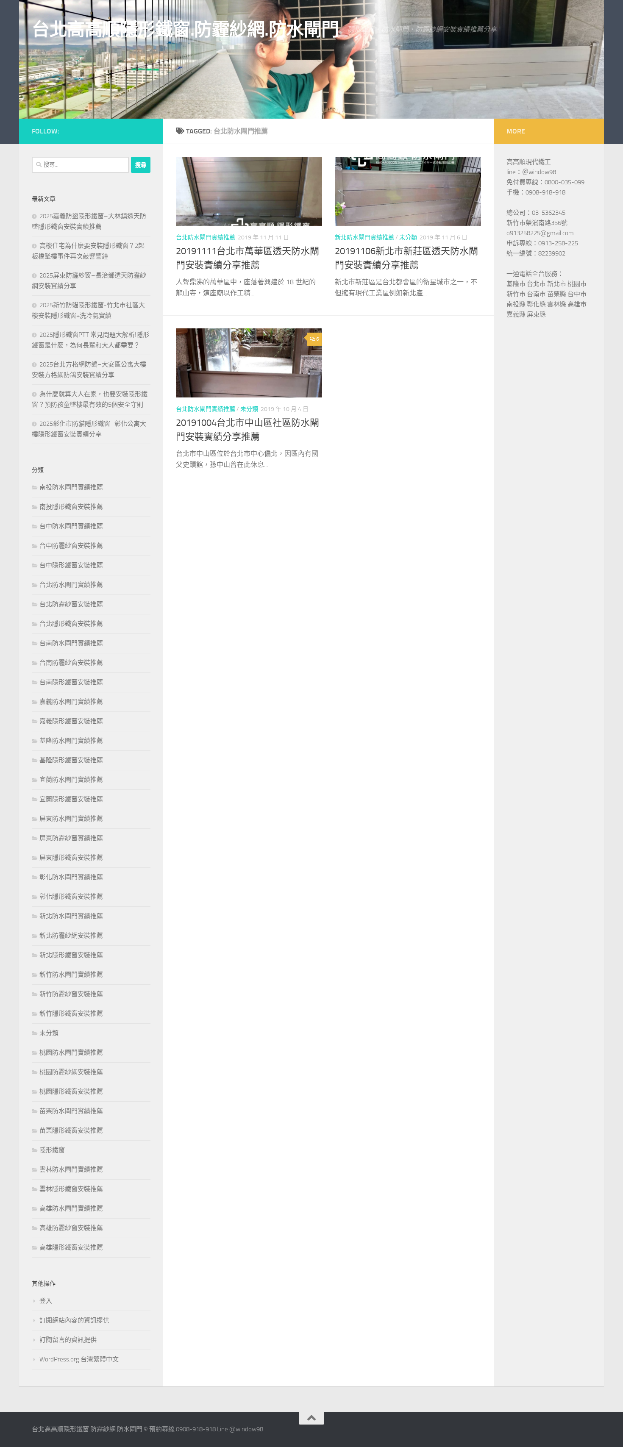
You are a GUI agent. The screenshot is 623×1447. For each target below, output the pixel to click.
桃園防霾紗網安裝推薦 (71, 1072)
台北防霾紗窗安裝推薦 (71, 604)
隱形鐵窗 (52, 1150)
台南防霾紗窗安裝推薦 (71, 663)
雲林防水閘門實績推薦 (71, 1169)
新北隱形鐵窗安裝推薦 (71, 955)
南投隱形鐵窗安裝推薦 (71, 507)
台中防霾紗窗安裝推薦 (71, 546)
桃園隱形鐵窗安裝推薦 (71, 1091)
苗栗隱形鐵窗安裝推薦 (71, 1130)
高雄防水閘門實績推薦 (71, 1208)
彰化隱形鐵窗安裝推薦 (71, 896)
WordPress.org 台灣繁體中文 (79, 1359)
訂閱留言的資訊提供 (68, 1340)
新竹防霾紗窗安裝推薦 (71, 994)
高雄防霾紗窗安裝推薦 (71, 1228)
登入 (45, 1301)
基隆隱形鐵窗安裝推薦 (71, 760)
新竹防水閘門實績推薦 (71, 974)
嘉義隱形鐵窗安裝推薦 (71, 721)
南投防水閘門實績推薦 (71, 487)
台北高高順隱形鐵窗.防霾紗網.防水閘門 (185, 29)
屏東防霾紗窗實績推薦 (71, 838)
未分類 (408, 237)
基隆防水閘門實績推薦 (71, 740)
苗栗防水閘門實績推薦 (71, 1111)
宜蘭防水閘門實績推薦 (71, 779)
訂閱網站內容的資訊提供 (74, 1320)
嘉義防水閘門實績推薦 (71, 701)
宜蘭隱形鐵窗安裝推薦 (71, 799)
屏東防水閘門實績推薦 (71, 818)
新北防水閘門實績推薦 (364, 237)
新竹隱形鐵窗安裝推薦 (71, 1013)
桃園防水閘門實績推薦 (71, 1052)
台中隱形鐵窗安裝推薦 (71, 565)
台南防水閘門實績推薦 (71, 643)
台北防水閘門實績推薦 (205, 237)
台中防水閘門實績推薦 (71, 526)
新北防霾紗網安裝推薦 (71, 935)
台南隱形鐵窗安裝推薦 (71, 682)
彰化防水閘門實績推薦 (71, 877)
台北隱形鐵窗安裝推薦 (71, 624)
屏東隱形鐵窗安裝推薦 (71, 857)
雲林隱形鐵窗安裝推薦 (71, 1189)
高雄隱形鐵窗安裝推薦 (71, 1247)
